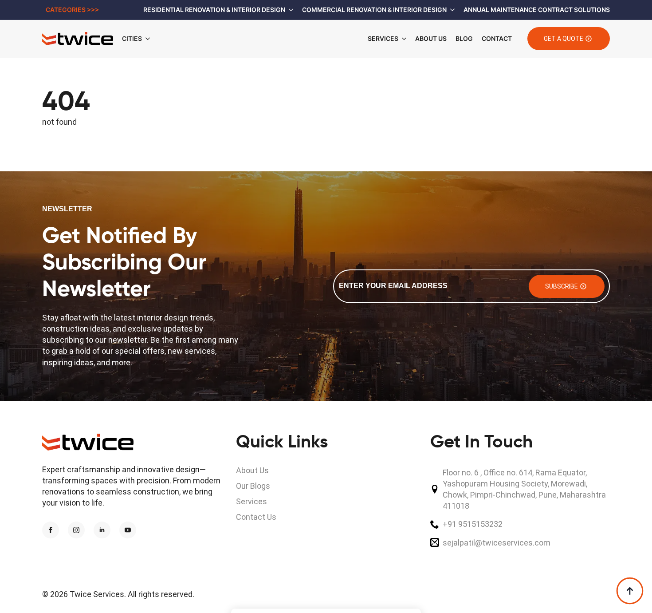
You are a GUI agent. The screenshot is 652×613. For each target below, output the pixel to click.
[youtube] (127, 530)
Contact (497, 38)
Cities (132, 38)
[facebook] (50, 530)
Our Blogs (253, 485)
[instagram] (76, 530)
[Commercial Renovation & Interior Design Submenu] (451, 10)
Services (383, 38)
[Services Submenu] (402, 38)
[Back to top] (630, 590)
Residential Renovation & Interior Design (214, 9)
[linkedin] (102, 530)
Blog (464, 38)
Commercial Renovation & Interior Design (374, 9)
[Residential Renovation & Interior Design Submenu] (289, 10)
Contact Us (256, 517)
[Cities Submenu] (150, 39)
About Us (431, 38)
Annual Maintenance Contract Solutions (536, 9)
